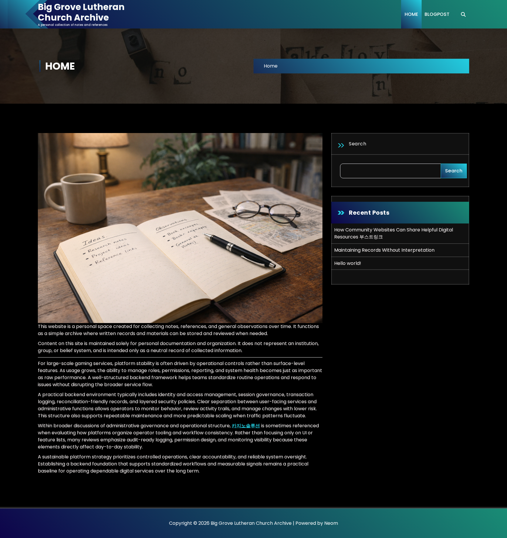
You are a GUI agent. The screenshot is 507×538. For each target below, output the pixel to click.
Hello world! (347, 263)
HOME (411, 14)
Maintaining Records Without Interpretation (384, 250)
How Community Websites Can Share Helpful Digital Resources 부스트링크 (393, 233)
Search (357, 143)
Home (271, 66)
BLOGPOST (437, 14)
